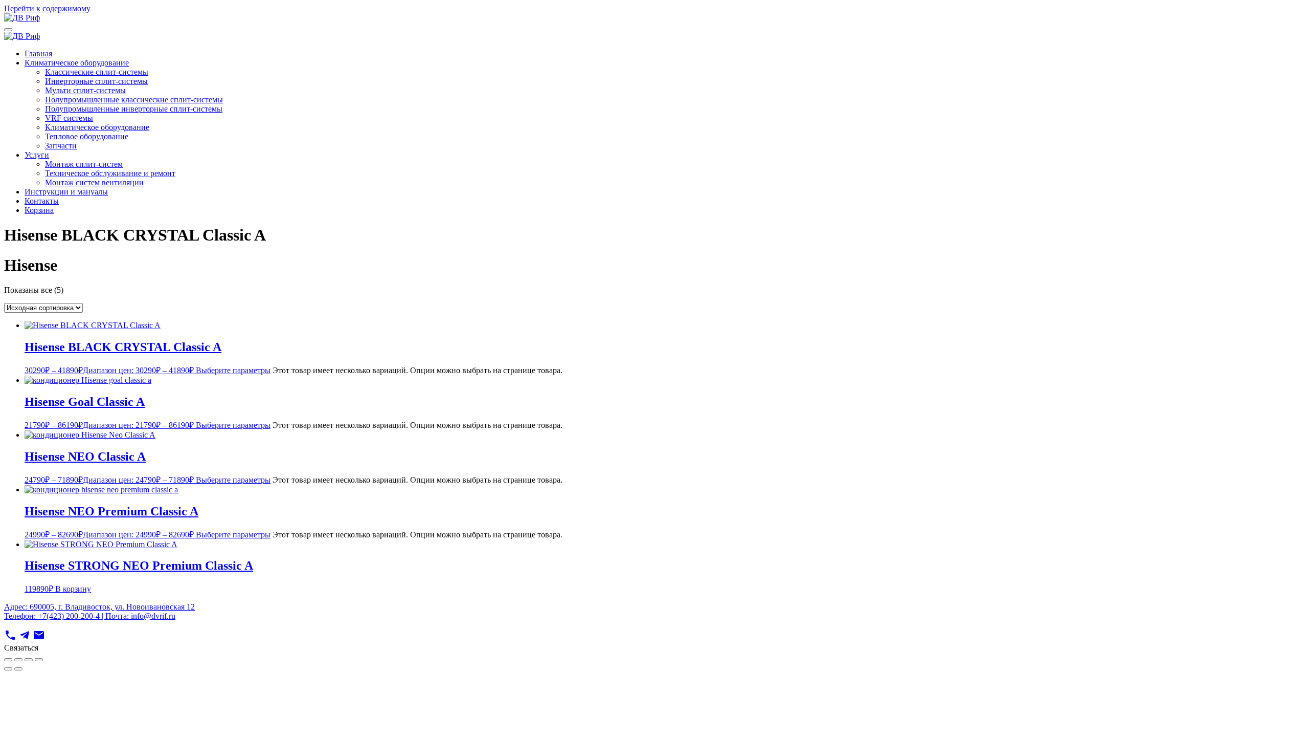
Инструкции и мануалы (66, 191)
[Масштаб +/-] (8, 659)
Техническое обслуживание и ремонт (110, 173)
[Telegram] (25, 638)
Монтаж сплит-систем (84, 164)
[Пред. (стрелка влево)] (8, 668)
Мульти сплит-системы (85, 90)
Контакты (42, 201)
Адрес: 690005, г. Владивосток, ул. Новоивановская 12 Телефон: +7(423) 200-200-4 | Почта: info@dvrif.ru (99, 611)
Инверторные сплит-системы (96, 81)
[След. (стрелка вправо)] (18, 668)
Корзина (39, 210)
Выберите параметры (233, 370)
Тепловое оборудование (86, 136)
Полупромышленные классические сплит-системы (134, 99)
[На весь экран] (18, 659)
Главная (38, 53)
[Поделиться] (29, 659)
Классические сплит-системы (96, 72)
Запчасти (61, 145)
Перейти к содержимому (47, 8)
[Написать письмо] (39, 638)
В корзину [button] (73, 588)
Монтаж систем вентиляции (94, 182)
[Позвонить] (11, 638)
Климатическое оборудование (77, 62)
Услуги (37, 154)
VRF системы (69, 118)
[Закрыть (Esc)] (39, 659)
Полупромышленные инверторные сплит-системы (133, 108)
